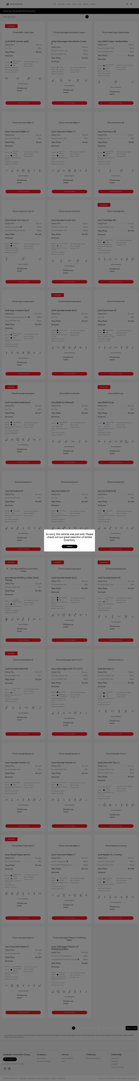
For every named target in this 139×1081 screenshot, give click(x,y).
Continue (69, 546)
